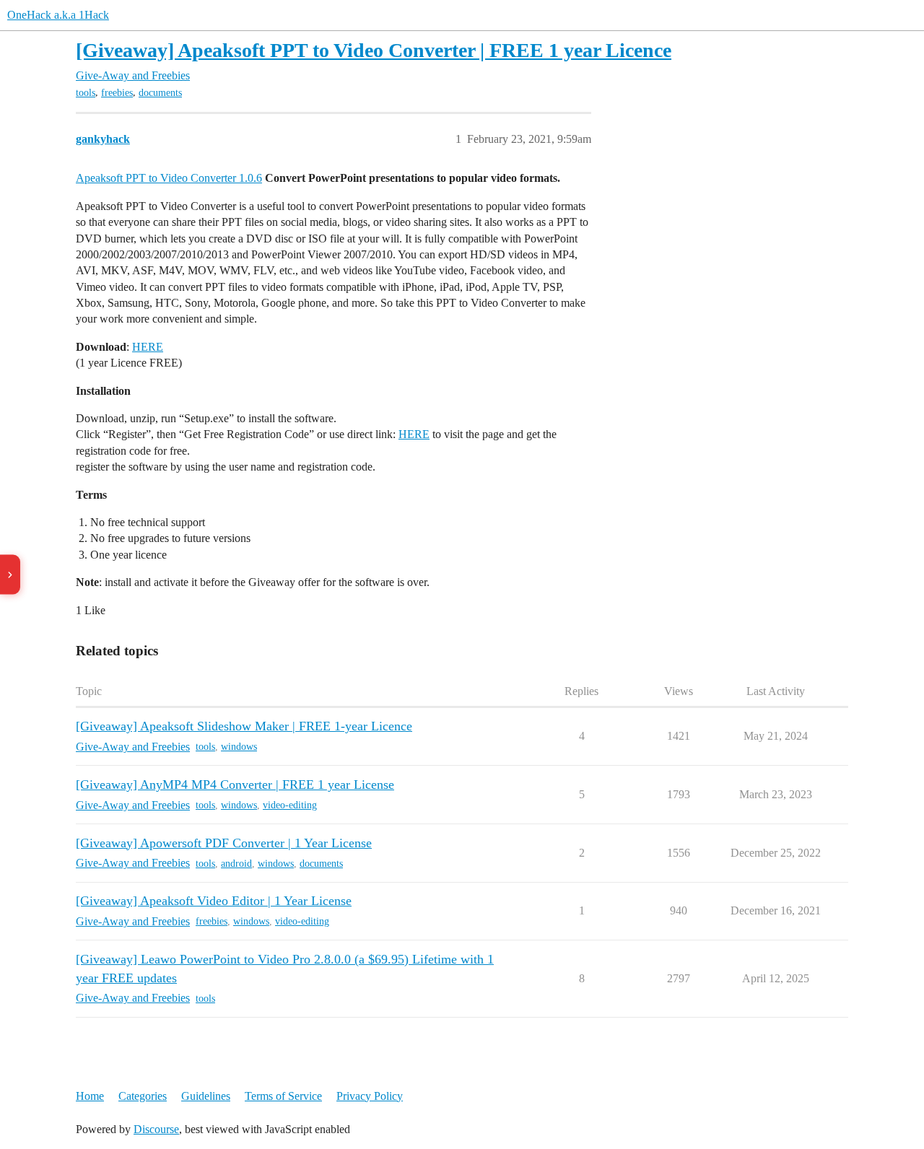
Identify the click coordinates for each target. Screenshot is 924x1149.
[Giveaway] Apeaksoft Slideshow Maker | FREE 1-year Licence (244, 726)
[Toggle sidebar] (10, 575)
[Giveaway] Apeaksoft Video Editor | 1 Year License (214, 901)
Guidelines (205, 1096)
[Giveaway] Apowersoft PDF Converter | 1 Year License (224, 843)
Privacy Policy (369, 1096)
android (236, 863)
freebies (117, 92)
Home (90, 1096)
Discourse (156, 1129)
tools (85, 92)
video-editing (290, 805)
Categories (142, 1096)
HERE (147, 347)
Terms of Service (283, 1096)
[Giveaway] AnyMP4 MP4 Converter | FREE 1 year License (235, 784)
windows (239, 746)
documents (160, 92)
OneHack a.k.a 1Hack (58, 15)
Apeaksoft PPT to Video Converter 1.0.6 (169, 178)
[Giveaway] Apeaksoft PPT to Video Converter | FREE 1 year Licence (373, 50)
